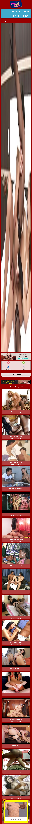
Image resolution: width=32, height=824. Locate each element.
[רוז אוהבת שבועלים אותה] (16, 708)
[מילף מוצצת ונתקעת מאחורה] (16, 502)
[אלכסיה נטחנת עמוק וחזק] (16, 785)
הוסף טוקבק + (16, 374)
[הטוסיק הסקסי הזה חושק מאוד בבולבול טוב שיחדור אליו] (16, 733)
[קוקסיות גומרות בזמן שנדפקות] (16, 476)
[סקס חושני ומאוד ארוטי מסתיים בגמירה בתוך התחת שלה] (16, 682)
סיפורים (16, 16)
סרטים (26, 11)
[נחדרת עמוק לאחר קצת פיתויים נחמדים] (16, 528)
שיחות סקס (15, 11)
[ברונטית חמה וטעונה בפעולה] (16, 450)
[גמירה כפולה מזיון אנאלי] (16, 425)
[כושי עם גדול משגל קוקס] (16, 605)
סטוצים (26, 16)
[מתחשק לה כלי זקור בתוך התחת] (16, 399)
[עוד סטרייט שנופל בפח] (16, 579)
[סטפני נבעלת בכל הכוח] (16, 759)
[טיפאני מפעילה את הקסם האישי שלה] (16, 553)
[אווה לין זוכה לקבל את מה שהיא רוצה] (16, 656)
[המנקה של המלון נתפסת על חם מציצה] (16, 630)
